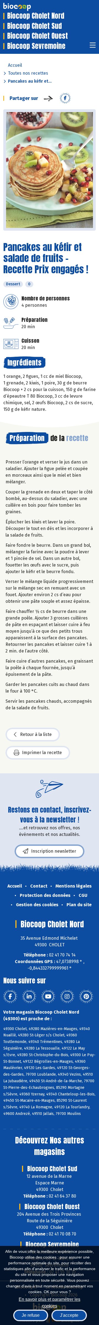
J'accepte (69, 1315)
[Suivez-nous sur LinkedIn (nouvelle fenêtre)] (29, 996)
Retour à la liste (36, 734)
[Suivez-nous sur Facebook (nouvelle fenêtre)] (10, 996)
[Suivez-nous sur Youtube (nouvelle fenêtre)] (48, 996)
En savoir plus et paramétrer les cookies (49, 1302)
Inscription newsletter (53, 851)
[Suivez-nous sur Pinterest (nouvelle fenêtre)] (86, 996)
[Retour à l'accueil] (25, 7)
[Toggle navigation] (93, 46)
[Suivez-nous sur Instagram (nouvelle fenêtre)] (67, 996)
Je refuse (31, 1315)
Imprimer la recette (42, 752)
